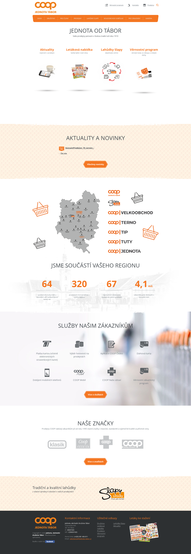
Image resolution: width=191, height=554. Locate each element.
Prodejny (151, 5)
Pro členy (64, 18)
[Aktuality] (47, 74)
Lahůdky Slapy (93, 18)
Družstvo (51, 18)
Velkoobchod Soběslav (113, 18)
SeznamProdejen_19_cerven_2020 (81, 148)
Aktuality (47, 49)
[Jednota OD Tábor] (46, 7)
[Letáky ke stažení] (144, 532)
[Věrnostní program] (144, 77)
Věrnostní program (116, 5)
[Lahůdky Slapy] (111, 74)
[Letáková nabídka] (79, 74)
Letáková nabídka (79, 49)
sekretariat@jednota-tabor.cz (80, 539)
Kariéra (149, 18)
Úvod (39, 18)
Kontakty (135, 5)
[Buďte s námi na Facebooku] (50, 541)
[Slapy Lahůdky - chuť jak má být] (111, 493)
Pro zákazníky (134, 18)
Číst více (64, 153)
